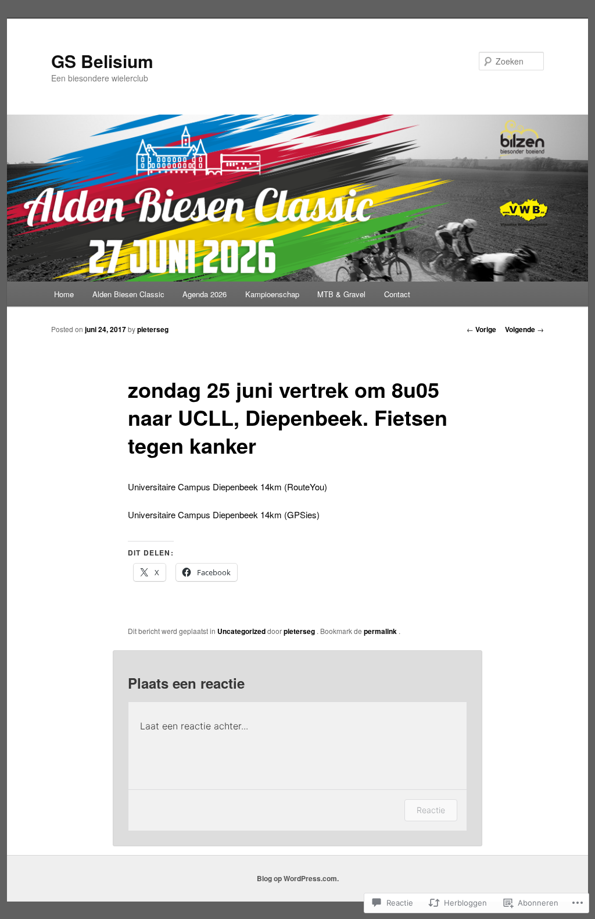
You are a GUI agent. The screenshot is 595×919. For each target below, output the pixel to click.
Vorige (481, 329)
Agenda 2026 (204, 294)
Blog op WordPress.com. (298, 878)
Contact (397, 294)
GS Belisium (102, 60)
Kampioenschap (272, 294)
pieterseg (153, 329)
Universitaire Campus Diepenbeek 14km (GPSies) (224, 514)
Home (64, 294)
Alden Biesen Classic (128, 294)
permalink (381, 631)
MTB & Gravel (341, 294)
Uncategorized (241, 631)
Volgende (524, 329)
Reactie (431, 810)
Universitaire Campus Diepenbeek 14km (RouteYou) (227, 486)
